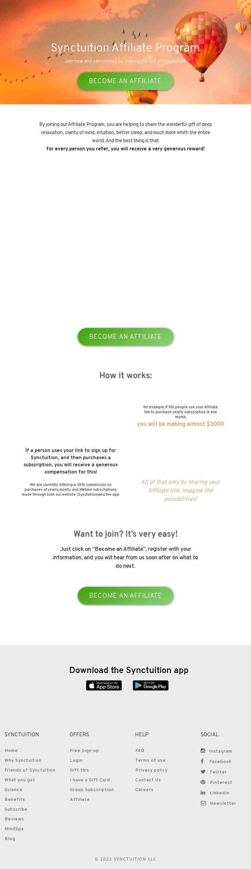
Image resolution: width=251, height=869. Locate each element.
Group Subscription (92, 790)
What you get (20, 780)
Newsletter (223, 803)
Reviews (14, 819)
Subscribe (16, 809)
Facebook (220, 762)
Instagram (220, 751)
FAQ (139, 751)
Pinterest (221, 783)
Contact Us (148, 780)
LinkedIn (219, 793)
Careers (144, 790)
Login (76, 760)
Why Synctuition (23, 760)
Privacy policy (151, 770)
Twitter (218, 772)
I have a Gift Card (90, 780)
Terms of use (150, 760)
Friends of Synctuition (30, 770)
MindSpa (14, 829)
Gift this (79, 770)
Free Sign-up (84, 751)
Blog (10, 839)
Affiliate (80, 799)
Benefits (15, 799)
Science (14, 790)
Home (11, 751)
